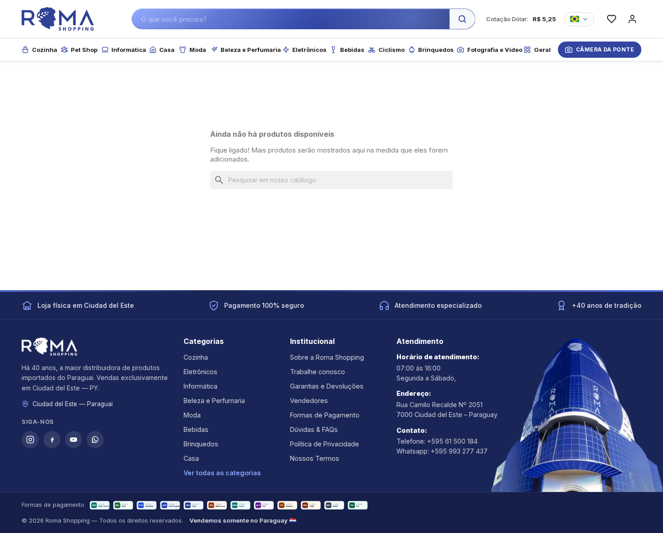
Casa (191, 458)
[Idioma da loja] (579, 19)
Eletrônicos (200, 371)
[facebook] (51, 439)
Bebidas (196, 429)
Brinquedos (201, 444)
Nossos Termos (314, 458)
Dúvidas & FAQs (314, 429)
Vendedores (309, 400)
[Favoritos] (612, 19)
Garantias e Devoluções (327, 386)
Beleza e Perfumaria (214, 400)
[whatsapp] (95, 439)
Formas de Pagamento (324, 415)
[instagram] (30, 439)
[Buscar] (462, 19)
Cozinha (196, 357)
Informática (200, 386)
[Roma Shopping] (58, 19)
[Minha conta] (632, 19)
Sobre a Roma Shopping (327, 357)
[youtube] (73, 439)
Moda (192, 415)
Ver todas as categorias (222, 473)
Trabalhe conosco (317, 371)
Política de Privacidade (324, 444)
